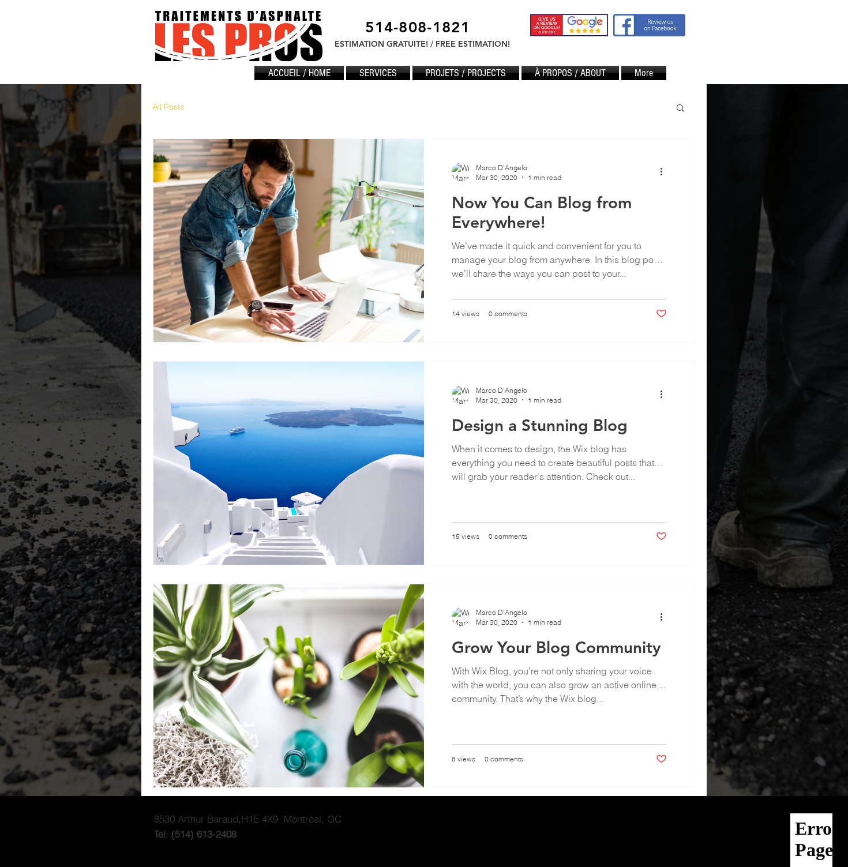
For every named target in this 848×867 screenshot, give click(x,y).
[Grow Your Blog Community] (288, 685)
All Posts (168, 107)
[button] (680, 109)
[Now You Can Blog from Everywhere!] (288, 240)
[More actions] (665, 172)
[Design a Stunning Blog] (288, 463)
